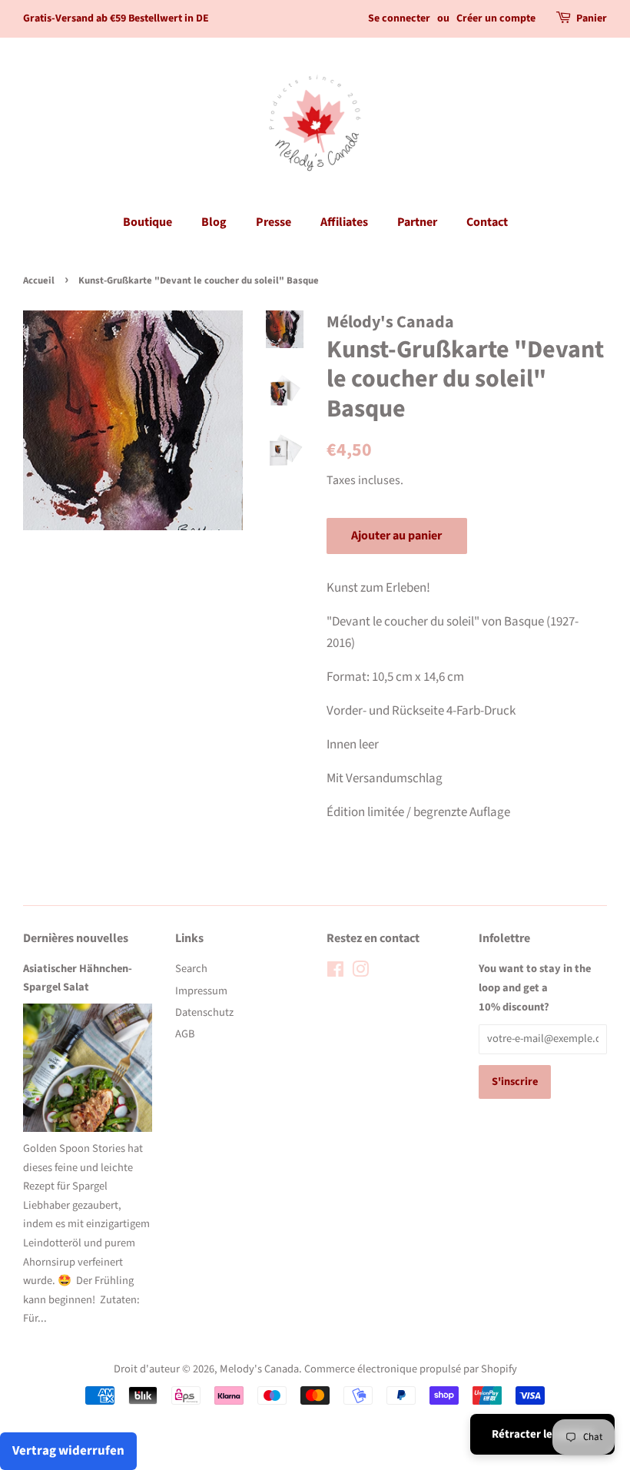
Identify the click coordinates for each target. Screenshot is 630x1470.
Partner (417, 222)
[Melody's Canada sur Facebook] (335, 972)
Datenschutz (204, 1012)
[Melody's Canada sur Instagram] (360, 972)
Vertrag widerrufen (68, 1451)
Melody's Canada (259, 1369)
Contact (487, 222)
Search (191, 969)
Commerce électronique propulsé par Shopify (410, 1369)
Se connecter (399, 18)
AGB (184, 1034)
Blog (214, 222)
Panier (591, 18)
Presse (273, 222)
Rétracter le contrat (542, 1434)
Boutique (147, 222)
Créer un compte (496, 18)
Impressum (201, 991)
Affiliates (344, 222)
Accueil (39, 280)
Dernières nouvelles (75, 938)
